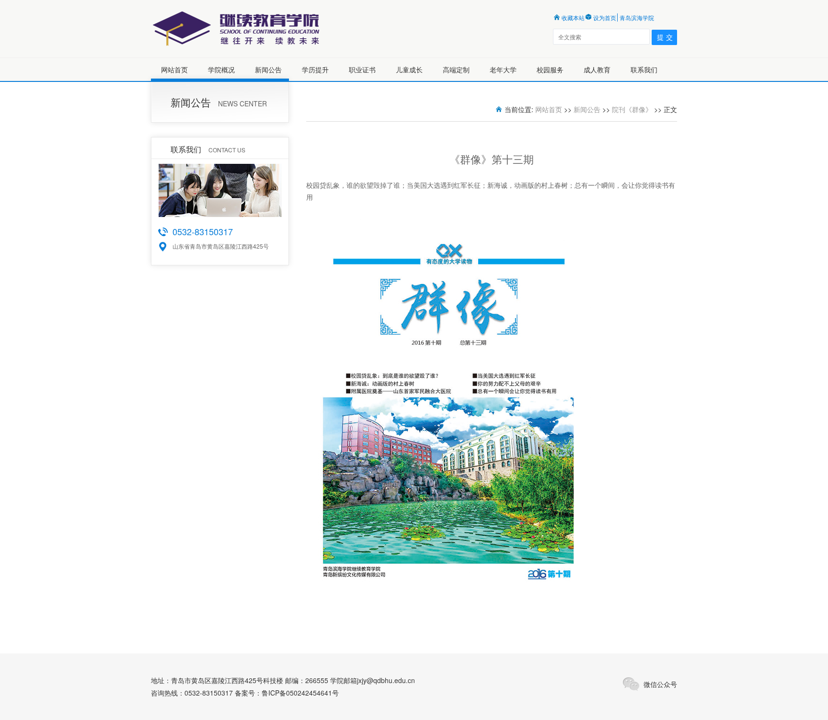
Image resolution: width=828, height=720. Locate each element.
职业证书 (362, 69)
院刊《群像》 (632, 109)
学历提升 (315, 69)
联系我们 (644, 69)
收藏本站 (573, 17)
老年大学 (503, 69)
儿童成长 (409, 69)
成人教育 (597, 69)
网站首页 (174, 69)
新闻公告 (268, 69)
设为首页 (604, 17)
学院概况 (221, 69)
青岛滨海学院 (637, 17)
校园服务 (550, 69)
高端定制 (456, 69)
